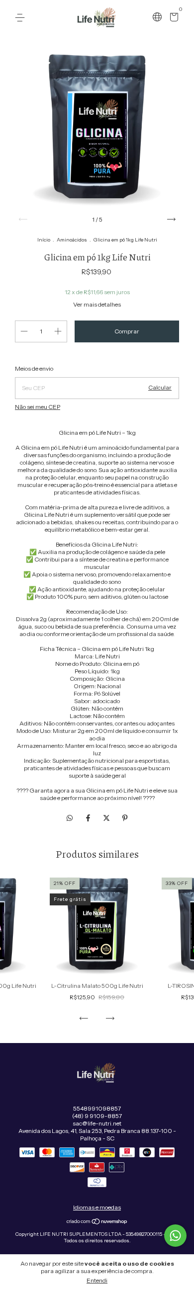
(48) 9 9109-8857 (97, 1116)
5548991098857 (97, 1108)
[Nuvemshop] (97, 1222)
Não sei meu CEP (37, 406)
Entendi (97, 1280)
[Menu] (21, 17)
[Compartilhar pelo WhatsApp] (69, 817)
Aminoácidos (72, 240)
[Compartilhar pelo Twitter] (107, 817)
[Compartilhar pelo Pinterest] (124, 817)
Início (43, 240)
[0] (172, 18)
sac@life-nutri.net (97, 1123)
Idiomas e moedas (97, 1207)
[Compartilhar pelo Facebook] (89, 817)
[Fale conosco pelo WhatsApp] (175, 1235)
